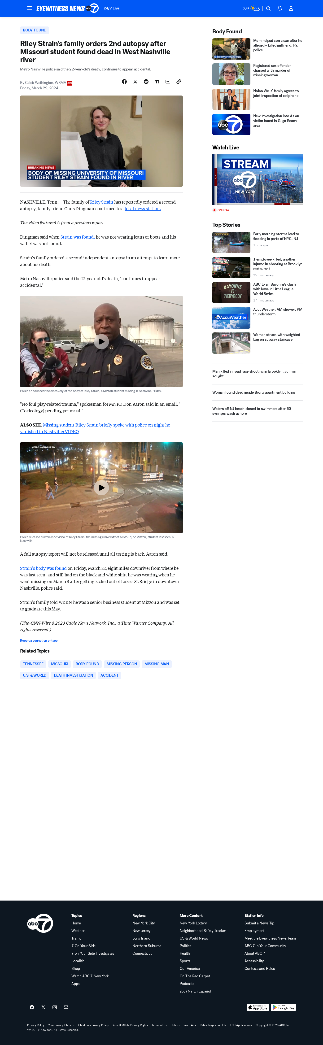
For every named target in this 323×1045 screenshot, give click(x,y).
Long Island (141, 938)
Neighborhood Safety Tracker (203, 931)
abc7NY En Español (195, 991)
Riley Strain (101, 202)
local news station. (143, 208)
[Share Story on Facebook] (124, 82)
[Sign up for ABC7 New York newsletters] (66, 1007)
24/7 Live (111, 8)
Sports (185, 961)
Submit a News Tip (259, 923)
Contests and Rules (259, 969)
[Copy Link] (179, 82)
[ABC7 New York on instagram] (54, 1007)
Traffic (76, 938)
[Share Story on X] (135, 82)
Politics (185, 946)
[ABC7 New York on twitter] (43, 1007)
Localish (77, 961)
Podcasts (187, 984)
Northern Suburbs (146, 946)
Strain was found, (78, 237)
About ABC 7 (254, 953)
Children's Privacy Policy (93, 1025)
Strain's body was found (43, 568)
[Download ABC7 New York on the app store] (258, 1007)
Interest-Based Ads (184, 1025)
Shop (75, 969)
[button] (30, 8)
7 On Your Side (83, 946)
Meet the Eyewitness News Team (270, 938)
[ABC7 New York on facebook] (32, 1007)
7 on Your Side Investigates (92, 953)
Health (185, 953)
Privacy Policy (35, 1025)
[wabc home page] (40, 923)
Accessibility (254, 961)
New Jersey (141, 931)
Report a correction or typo (38, 640)
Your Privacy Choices (61, 1025)
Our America (190, 969)
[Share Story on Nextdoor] (157, 82)
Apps (75, 984)
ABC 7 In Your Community (265, 946)
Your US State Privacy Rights (130, 1025)
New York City (143, 923)
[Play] (257, 179)
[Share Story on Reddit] (146, 82)
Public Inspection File (213, 1025)
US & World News (194, 938)
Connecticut (142, 953)
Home (76, 923)
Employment (254, 931)
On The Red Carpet (195, 976)
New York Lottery (193, 923)
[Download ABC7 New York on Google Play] (283, 1007)
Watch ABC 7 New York (90, 976)
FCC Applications (241, 1025)
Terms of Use (160, 1025)
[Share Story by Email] (168, 82)
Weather (78, 931)
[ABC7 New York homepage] (67, 8)
